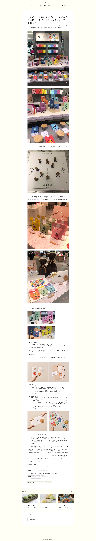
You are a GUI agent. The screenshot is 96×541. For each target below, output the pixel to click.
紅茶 (42, 482)
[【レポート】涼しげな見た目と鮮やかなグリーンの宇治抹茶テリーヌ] (30, 498)
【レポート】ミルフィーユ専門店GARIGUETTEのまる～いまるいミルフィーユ (66, 506)
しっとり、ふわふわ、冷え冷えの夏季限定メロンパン (47, 506)
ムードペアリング (36, 482)
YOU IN (29, 482)
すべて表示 (72, 491)
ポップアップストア (48, 482)
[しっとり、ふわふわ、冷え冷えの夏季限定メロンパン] (48, 498)
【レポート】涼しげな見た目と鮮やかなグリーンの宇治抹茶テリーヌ (29, 506)
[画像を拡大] (34, 317)
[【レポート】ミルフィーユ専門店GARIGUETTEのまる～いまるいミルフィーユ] (66, 498)
